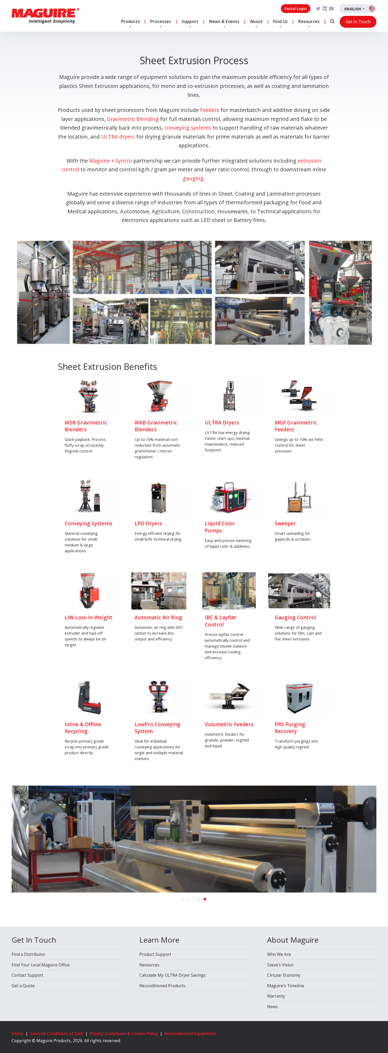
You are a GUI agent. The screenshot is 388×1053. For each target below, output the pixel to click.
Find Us (280, 21)
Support (190, 21)
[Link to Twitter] (318, 8)
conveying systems (187, 127)
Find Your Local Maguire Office (41, 965)
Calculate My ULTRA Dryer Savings (172, 975)
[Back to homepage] (45, 16)
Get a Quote (23, 986)
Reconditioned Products (162, 986)
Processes (160, 21)
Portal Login (296, 8)
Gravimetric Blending (133, 118)
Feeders (209, 110)
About (256, 21)
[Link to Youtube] (331, 8)
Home (17, 1033)
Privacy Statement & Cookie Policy (124, 1033)
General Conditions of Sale (56, 1033)
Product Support (155, 954)
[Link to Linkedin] (324, 8)
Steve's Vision (280, 965)
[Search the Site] (332, 21)
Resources (309, 21)
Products (130, 21)
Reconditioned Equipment (190, 1033)
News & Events (224, 21)
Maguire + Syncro (110, 160)
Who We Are (279, 954)
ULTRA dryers (118, 136)
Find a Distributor (28, 954)
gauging (193, 178)
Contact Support (27, 975)
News (272, 1006)
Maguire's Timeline (285, 986)
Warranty (276, 996)
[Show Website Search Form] (332, 21)
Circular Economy (283, 975)
